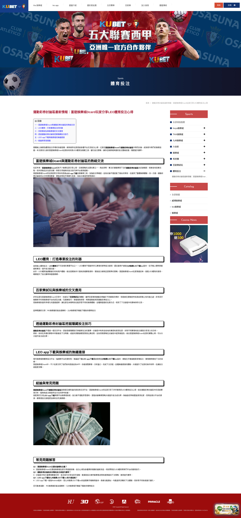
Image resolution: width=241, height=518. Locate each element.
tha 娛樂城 (37, 5)
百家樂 (128, 5)
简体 (219, 5)
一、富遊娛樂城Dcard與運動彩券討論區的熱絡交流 (55, 125)
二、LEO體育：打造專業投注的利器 (49, 128)
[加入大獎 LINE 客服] (227, 509)
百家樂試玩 (178, 165)
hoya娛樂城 (178, 128)
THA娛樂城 (178, 134)
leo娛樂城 (176, 207)
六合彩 (176, 147)
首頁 (147, 103)
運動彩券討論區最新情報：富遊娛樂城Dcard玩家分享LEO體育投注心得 (190, 177)
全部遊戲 (176, 195)
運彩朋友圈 (92, 5)
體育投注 (177, 171)
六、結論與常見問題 (43, 141)
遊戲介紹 (73, 5)
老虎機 (176, 159)
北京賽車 (111, 5)
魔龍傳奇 (163, 5)
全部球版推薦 (179, 122)
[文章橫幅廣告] (120, 39)
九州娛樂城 (178, 140)
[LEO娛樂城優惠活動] (14, 6)
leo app (55, 5)
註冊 (230, 5)
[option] (189, 244)
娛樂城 (176, 153)
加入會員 (145, 5)
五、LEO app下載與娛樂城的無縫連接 (50, 137)
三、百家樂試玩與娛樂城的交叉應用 (49, 131)
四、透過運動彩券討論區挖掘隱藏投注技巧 (51, 134)
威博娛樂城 (177, 201)
